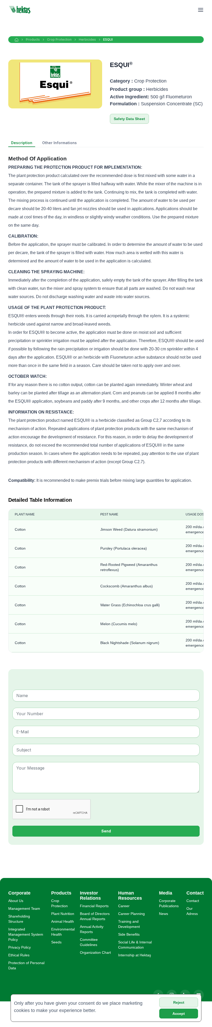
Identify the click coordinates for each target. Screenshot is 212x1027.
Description (21, 143)
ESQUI (108, 39)
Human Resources (130, 895)
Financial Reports (94, 906)
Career (124, 906)
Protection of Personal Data (26, 965)
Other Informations (59, 143)
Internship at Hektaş (134, 955)
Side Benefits (129, 934)
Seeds (56, 942)
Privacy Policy (19, 947)
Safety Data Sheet (129, 119)
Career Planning (131, 914)
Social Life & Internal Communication (135, 944)
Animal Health (62, 921)
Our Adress (192, 911)
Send (106, 831)
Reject (178, 1002)
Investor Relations (90, 895)
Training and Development (129, 924)
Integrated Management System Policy (25, 934)
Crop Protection (59, 39)
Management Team (24, 908)
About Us (15, 901)
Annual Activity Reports (91, 929)
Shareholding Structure (19, 918)
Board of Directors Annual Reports (95, 916)
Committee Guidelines (89, 942)
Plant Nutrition (62, 914)
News (163, 914)
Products (33, 39)
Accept (178, 1013)
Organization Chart (95, 952)
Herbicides (87, 39)
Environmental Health (63, 931)
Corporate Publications (169, 903)
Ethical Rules (18, 955)
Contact (192, 901)
